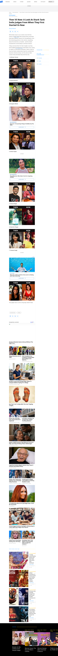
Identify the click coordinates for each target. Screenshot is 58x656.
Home (10, 12)
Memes (35, 1)
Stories (21, 1)
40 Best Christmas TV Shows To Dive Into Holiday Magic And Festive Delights (32, 577)
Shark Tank (16, 36)
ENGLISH (50, 1)
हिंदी (53, 1)
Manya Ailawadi (12, 28)
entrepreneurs (19, 47)
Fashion (15, 630)
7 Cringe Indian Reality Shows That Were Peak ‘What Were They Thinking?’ (32, 559)
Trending (7, 1)
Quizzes (29, 1)
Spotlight (43, 1)
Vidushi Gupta (31, 564)
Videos (14, 1)
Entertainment (15, 12)
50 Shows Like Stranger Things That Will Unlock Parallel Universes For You (32, 595)
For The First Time (29, 631)
